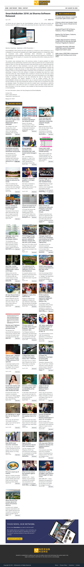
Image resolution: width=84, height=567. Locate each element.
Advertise (71, 565)
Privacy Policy (63, 565)
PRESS (20, 8)
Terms (56, 565)
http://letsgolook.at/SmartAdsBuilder (32, 90)
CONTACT (25, 8)
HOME (6, 8)
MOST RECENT (13, 8)
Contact (78, 565)
